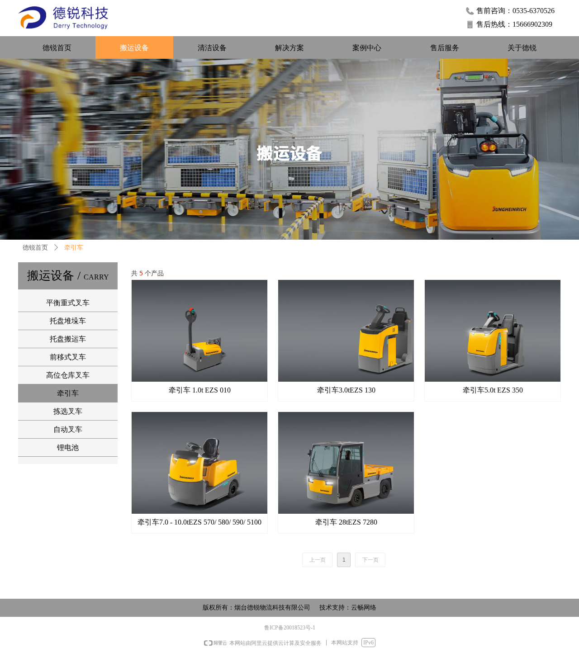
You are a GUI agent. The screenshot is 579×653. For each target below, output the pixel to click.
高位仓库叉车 (68, 375)
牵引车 (68, 393)
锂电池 (68, 447)
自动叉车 (67, 429)
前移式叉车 (68, 357)
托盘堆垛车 (68, 321)
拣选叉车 (67, 411)
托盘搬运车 (68, 339)
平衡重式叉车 (68, 303)
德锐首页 (35, 247)
